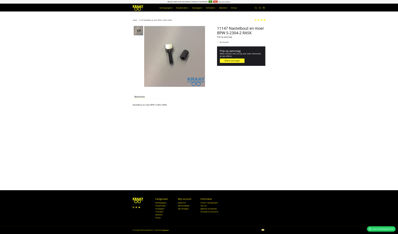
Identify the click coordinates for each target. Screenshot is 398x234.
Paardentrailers (160, 206)
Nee (215, 1)
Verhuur (234, 8)
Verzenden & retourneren (209, 212)
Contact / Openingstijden (209, 203)
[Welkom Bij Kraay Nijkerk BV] (138, 8)
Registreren (182, 203)
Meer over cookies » (225, 1)
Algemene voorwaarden (208, 209)
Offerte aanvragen (232, 60)
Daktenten (159, 215)
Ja (210, 1)
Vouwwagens (159, 209)
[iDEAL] (263, 230)
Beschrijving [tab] (139, 96)
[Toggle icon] (255, 8)
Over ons (203, 206)
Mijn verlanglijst (183, 209)
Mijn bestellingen (183, 206)
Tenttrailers (159, 212)
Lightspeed (165, 230)
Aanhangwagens (161, 203)
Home (135, 20)
